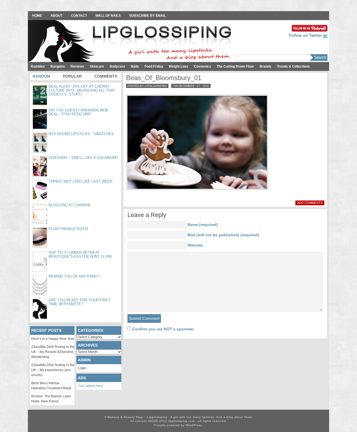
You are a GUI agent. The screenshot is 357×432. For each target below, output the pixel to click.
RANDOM (41, 76)
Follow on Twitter (306, 35)
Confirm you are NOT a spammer (162, 329)
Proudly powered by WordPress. (178, 425)
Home (37, 16)
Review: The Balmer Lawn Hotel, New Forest (51, 398)
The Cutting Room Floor (235, 66)
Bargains (57, 66)
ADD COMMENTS (309, 202)
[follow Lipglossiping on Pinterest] (309, 27)
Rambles (38, 66)
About (56, 16)
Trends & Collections (293, 66)
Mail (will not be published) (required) (223, 235)
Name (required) (202, 224)
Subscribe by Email (147, 16)
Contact (79, 16)
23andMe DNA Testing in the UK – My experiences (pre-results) (52, 370)
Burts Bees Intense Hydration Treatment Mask (51, 385)
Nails (135, 66)
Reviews (77, 66)
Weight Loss (178, 66)
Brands (265, 66)
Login (82, 368)
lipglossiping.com (181, 421)
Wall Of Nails (108, 16)
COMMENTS (105, 76)
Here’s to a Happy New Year (52, 339)
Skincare (97, 66)
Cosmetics (202, 66)
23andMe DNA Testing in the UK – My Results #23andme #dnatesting (52, 352)
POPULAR (72, 76)
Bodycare (117, 66)
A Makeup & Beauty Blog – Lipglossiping (131, 41)
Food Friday (153, 66)
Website (195, 245)
